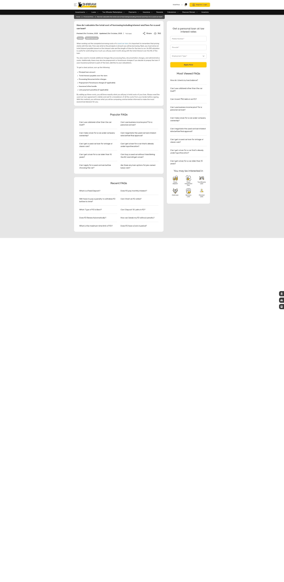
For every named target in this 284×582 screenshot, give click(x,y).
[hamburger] (76, 5)
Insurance (146, 12)
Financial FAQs (89, 17)
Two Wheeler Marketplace (112, 12)
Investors (205, 12)
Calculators (171, 12)
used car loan (123, 43)
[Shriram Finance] (87, 5)
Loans (93, 12)
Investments (80, 12)
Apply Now (188, 65)
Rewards (159, 12)
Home (78, 17)
